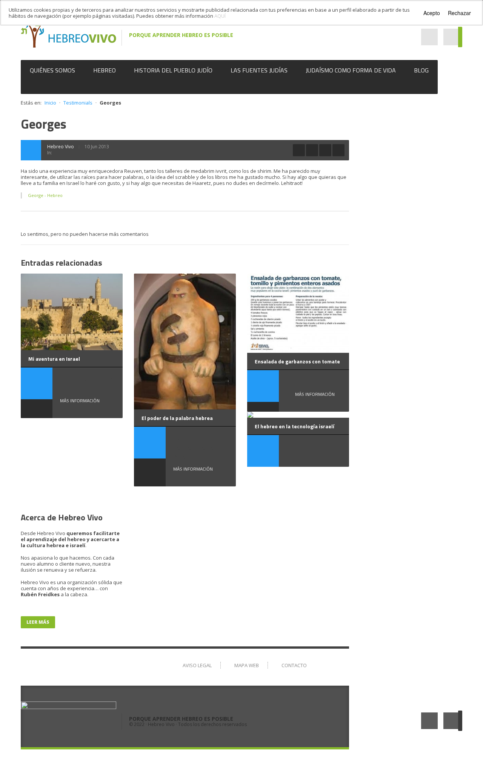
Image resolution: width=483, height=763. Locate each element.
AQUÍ (220, 15)
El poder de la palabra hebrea (177, 418)
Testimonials (77, 102)
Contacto (294, 665)
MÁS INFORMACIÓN (80, 400)
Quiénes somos (52, 70)
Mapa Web (246, 665)
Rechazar (459, 13)
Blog (421, 70)
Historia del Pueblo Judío (173, 70)
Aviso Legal (197, 665)
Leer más (37, 622)
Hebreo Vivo (60, 146)
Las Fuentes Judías (259, 70)
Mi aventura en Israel (54, 359)
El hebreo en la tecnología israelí (294, 426)
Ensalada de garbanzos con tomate (297, 361)
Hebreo (104, 70)
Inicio (50, 102)
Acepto (431, 13)
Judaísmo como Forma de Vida (351, 70)
